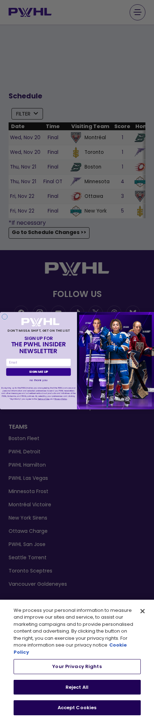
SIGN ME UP (38, 371)
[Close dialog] (4, 316)
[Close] (142, 611)
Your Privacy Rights (76, 666)
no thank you (39, 379)
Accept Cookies (77, 707)
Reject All (77, 687)
